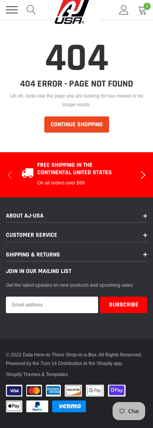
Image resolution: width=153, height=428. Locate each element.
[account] (124, 10)
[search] (31, 10)
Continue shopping (77, 124)
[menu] (12, 10)
